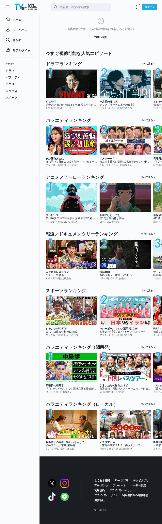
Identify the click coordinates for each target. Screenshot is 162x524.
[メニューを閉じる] (8, 7)
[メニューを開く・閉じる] (137, 7)
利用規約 (99, 490)
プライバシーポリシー (122, 490)
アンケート (119, 485)
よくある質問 (102, 480)
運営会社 (99, 500)
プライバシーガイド (106, 495)
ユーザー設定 (138, 485)
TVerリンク (101, 485)
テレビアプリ (141, 480)
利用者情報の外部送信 (135, 495)
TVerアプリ (121, 480)
